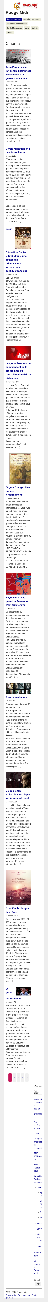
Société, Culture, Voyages (38, 1179)
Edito (27, 28)
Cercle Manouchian (14, 28)
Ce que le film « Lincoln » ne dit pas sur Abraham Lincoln (18, 795)
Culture (40, 1187)
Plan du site (11, 1295)
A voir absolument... (17, 697)
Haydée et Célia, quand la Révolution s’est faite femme (17, 601)
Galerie (35, 28)
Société (40, 1224)
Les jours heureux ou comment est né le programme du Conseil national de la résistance (18, 371)
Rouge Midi (17, 12)
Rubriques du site (14, 19)
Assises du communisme (17, 24)
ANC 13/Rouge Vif (38, 1156)
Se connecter (24, 1295)
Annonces (36, 19)
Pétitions (10, 32)
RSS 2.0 (9, 1298)
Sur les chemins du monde (41, 1240)
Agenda (26, 19)
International (39, 1114)
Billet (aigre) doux (37, 1168)
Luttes (36, 1134)
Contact (35, 1295)
